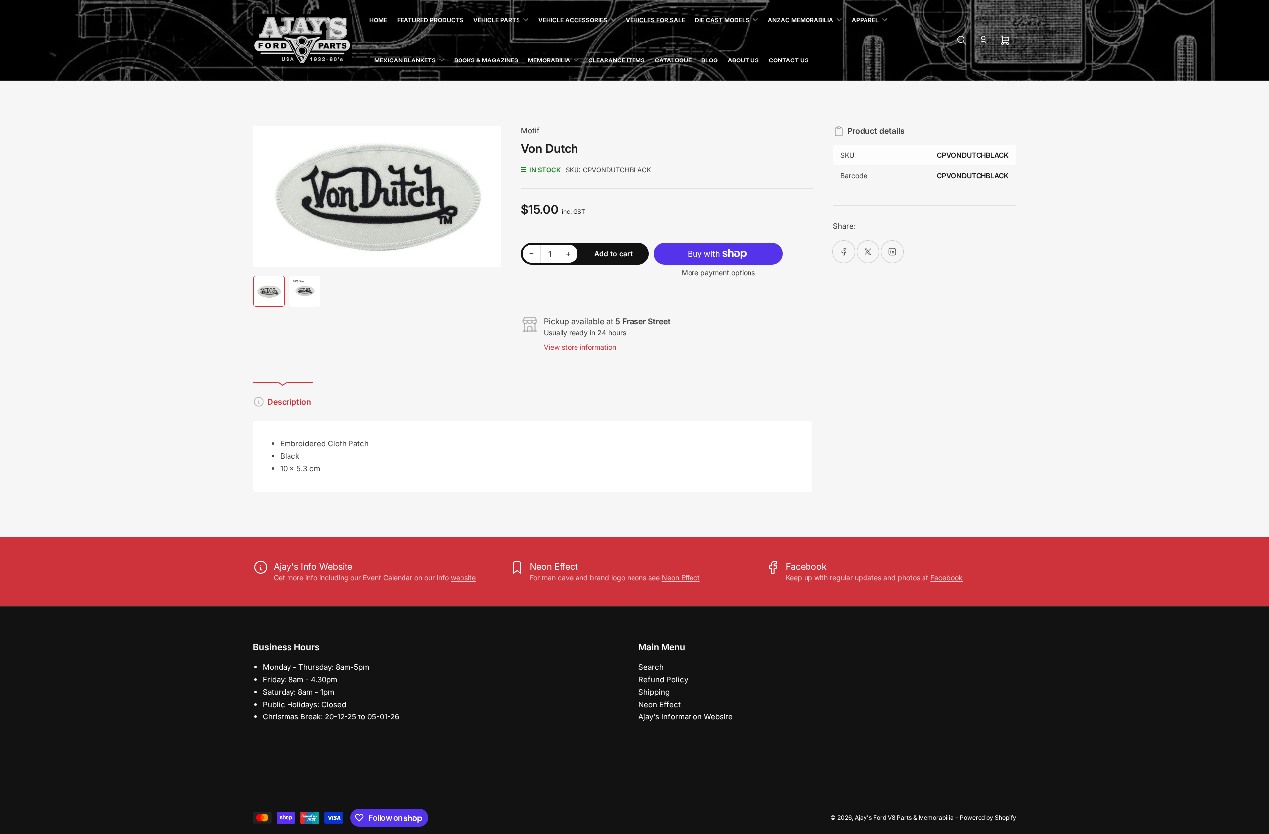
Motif (530, 130)
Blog (709, 60)
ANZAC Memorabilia (800, 20)
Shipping (654, 692)
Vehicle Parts (496, 20)
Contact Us (788, 60)
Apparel (865, 20)
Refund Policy (663, 679)
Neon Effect (681, 577)
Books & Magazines (486, 60)
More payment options (718, 272)
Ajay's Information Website (685, 716)
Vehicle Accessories (572, 20)
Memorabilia (549, 60)
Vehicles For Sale (655, 20)
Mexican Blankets (405, 60)
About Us (743, 60)
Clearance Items (616, 60)
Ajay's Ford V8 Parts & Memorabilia (904, 817)
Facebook (946, 577)
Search (651, 667)
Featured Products (430, 20)
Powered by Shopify (988, 817)
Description (289, 402)
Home (378, 20)
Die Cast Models (722, 20)
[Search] (962, 40)
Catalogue (673, 60)
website (463, 577)
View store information (580, 347)
